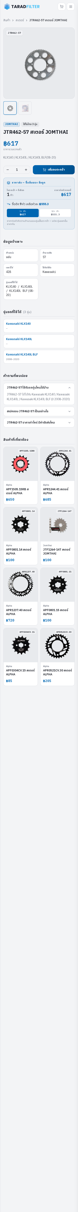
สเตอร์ (20, 20)
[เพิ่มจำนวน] (26, 169)
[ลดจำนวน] (8, 169)
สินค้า (6, 20)
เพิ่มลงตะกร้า (56, 169)
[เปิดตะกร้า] (62, 7)
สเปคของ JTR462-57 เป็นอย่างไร (27, 411)
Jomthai (11, 124)
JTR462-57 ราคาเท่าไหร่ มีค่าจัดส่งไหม (31, 422)
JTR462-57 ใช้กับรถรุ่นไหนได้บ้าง (27, 387)
